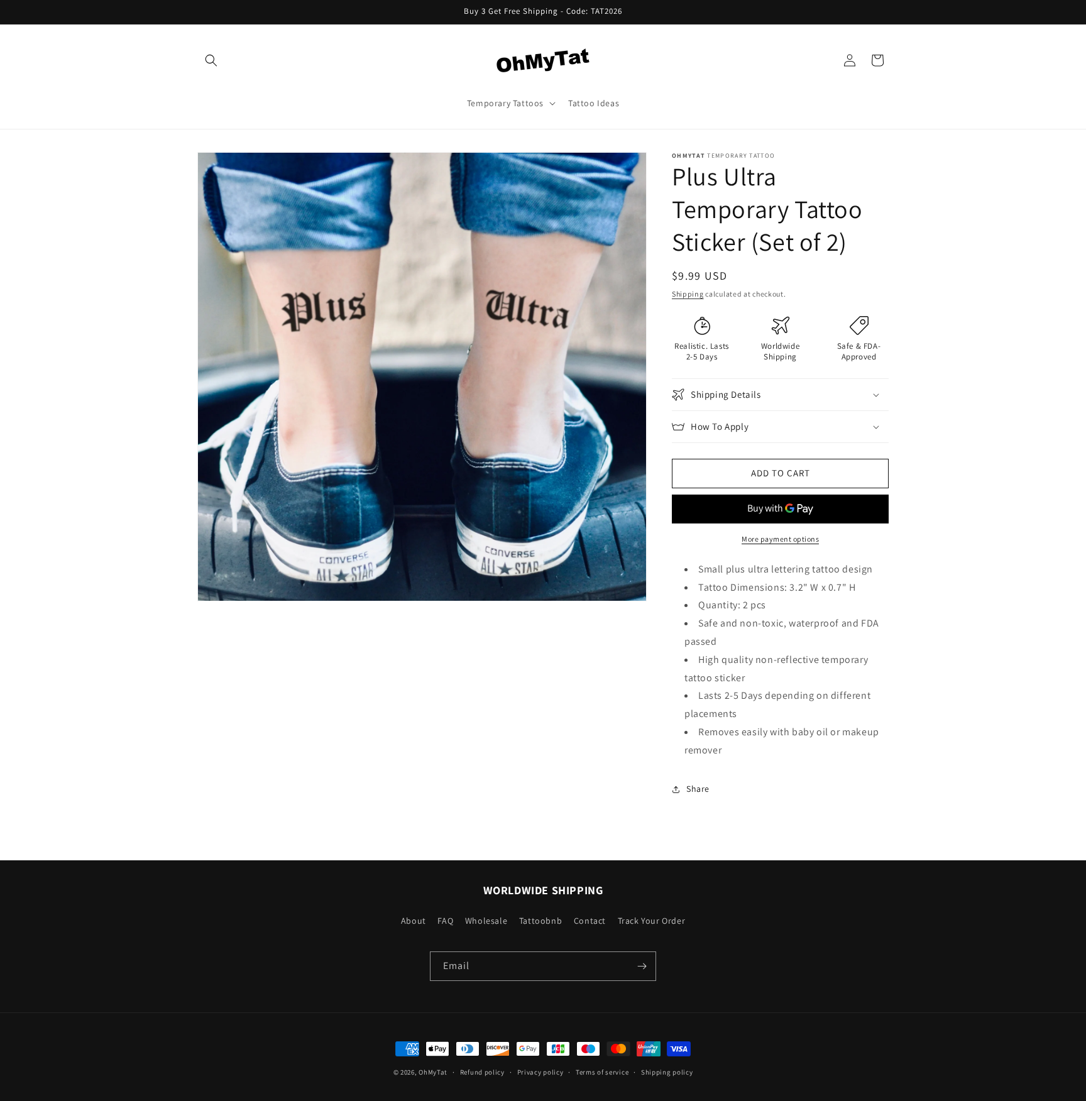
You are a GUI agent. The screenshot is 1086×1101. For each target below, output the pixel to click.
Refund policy (482, 1071)
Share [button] (698, 788)
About (413, 920)
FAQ (445, 920)
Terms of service (602, 1071)
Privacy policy (540, 1071)
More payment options (780, 539)
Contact (590, 920)
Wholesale (486, 920)
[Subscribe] (641, 966)
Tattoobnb (540, 920)
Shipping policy (667, 1071)
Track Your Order (652, 920)
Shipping (688, 294)
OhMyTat (433, 1072)
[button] (211, 60)
